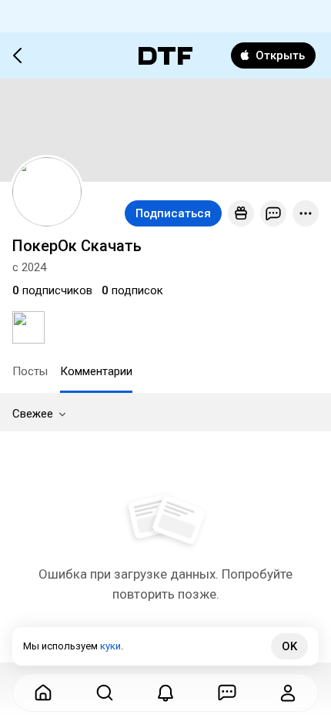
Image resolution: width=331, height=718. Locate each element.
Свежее (32, 414)
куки (110, 646)
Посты (30, 371)
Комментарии (96, 371)
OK (289, 646)
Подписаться (173, 213)
